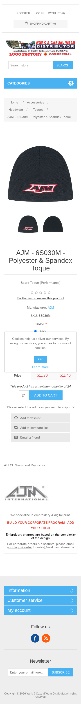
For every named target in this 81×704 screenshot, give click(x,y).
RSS (46, 638)
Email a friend (30, 437)
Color (40, 324)
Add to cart (45, 395)
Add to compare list (34, 427)
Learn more (40, 367)
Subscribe (61, 672)
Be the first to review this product (40, 298)
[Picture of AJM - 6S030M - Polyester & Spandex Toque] (28, 224)
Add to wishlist (30, 418)
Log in (39, 13)
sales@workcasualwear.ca (55, 547)
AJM (51, 307)
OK (40, 359)
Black (42, 331)
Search (62, 65)
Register (23, 13)
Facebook (35, 638)
